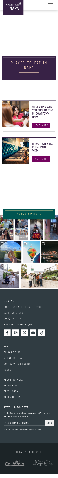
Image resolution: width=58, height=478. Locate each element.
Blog (7, 346)
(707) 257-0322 (13, 318)
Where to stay (13, 358)
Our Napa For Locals (17, 363)
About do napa (13, 379)
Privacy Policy (13, 385)
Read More (41, 125)
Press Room (11, 391)
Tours (7, 369)
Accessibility (12, 397)
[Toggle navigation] (51, 5)
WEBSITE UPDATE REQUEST (19, 324)
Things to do (12, 352)
